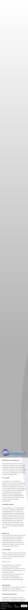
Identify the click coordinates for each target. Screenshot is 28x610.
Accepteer (24, 605)
